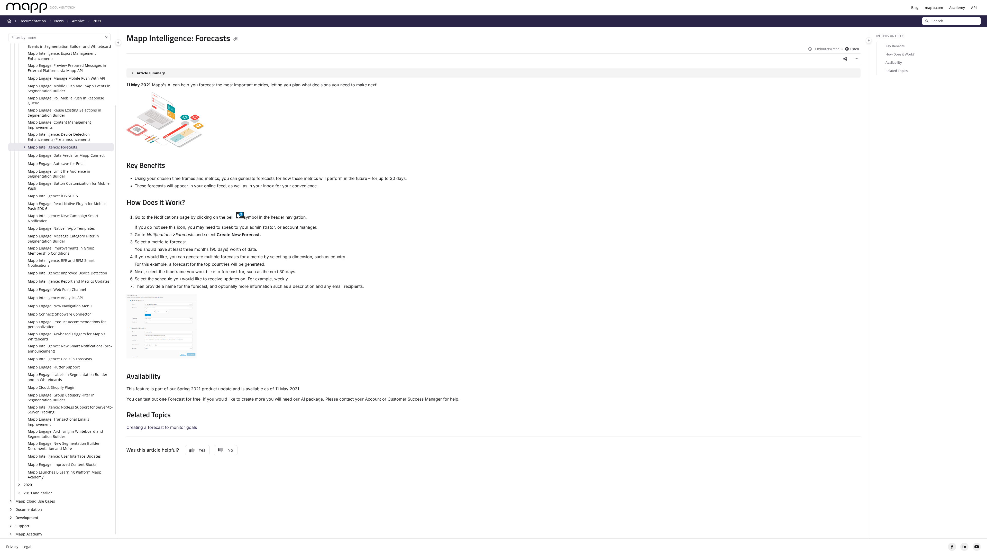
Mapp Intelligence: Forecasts (52, 147)
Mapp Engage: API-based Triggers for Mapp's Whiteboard (66, 336)
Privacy (12, 546)
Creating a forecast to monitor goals (161, 427)
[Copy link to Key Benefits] (173, 166)
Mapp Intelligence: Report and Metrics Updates (68, 281)
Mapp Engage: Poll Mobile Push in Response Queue (66, 101)
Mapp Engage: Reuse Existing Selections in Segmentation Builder (64, 113)
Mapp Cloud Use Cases (35, 501)
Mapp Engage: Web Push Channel (57, 289)
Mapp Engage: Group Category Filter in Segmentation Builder (61, 398)
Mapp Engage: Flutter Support (54, 367)
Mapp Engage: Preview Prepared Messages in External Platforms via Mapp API (67, 68)
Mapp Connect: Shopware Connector (59, 314)
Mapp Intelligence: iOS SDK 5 (53, 195)
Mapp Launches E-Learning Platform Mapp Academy (65, 475)
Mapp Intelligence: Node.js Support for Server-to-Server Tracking (70, 410)
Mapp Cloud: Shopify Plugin (52, 387)
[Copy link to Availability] (169, 377)
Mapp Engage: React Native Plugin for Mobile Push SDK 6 (67, 206)
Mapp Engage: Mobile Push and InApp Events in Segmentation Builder (69, 89)
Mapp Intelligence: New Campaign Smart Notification (63, 218)
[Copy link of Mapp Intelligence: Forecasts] (236, 39)
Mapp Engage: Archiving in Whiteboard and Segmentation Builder (65, 434)
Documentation (33, 20)
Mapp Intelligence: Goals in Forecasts (60, 358)
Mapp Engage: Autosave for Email (57, 163)
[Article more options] (856, 59)
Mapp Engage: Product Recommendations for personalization (67, 324)
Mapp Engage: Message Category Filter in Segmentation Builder (63, 239)
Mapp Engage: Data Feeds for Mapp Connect (66, 155)
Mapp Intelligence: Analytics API (55, 297)
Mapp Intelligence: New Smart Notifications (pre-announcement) (70, 349)
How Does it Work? (900, 54)
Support (22, 525)
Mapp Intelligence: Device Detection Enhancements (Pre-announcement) (59, 137)
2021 (97, 20)
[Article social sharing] (845, 59)
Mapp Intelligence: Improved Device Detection (67, 273)
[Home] (41, 8)
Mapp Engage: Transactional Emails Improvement (58, 422)
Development (26, 517)
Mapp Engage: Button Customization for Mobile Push (68, 186)
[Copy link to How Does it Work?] (193, 203)
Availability (893, 62)
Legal (26, 546)
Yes (202, 450)
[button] (951, 21)
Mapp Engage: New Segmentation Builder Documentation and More (64, 446)
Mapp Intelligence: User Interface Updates (64, 456)
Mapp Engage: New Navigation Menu (60, 305)
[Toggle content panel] (869, 40)
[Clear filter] (106, 37)
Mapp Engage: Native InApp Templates (61, 228)
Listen (854, 49)
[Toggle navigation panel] (118, 42)
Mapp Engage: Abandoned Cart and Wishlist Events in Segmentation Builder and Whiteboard (69, 44)
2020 (28, 484)
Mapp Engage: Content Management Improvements (59, 125)
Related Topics (896, 70)
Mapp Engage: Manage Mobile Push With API (66, 78)
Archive (78, 20)
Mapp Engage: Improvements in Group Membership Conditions (61, 251)
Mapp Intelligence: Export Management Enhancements (62, 56)
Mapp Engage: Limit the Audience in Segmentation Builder (59, 174)
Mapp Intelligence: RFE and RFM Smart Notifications (61, 263)
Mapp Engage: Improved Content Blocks (62, 464)
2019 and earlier (38, 493)
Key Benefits (894, 46)
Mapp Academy (28, 534)
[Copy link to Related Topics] (179, 415)
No (230, 450)
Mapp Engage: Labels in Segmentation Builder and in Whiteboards (67, 377)
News (59, 20)
